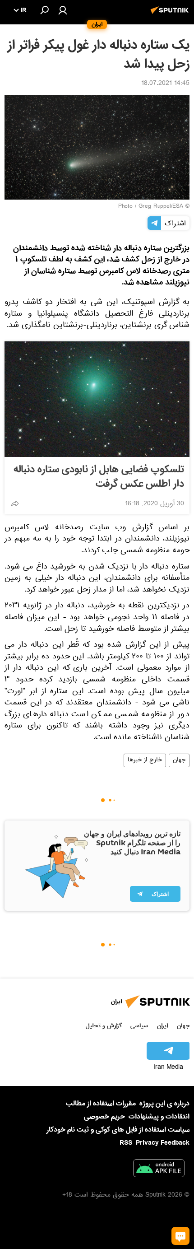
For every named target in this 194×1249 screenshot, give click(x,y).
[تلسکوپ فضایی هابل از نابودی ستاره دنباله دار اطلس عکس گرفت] (97, 399)
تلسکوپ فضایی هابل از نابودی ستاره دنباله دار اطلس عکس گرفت (99, 476)
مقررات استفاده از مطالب (101, 1103)
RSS (126, 1143)
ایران (162, 1026)
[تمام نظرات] (180, 1236)
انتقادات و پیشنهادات (159, 1117)
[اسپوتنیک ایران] (171, 15)
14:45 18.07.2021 (165, 84)
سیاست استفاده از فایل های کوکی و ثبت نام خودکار (117, 1129)
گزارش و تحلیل (104, 1026)
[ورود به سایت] (63, 10)
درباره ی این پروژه (164, 1103)
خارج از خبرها (145, 760)
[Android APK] (158, 1170)
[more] (15, 503)
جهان (179, 760)
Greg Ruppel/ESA (161, 206)
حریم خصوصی (104, 1116)
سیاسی (139, 1026)
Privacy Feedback (162, 1143)
